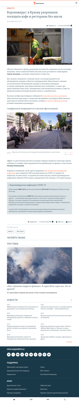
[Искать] (65, 399)
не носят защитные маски (55, 101)
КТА (31, 399)
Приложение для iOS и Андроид (18, 371)
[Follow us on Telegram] (31, 354)
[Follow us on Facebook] (9, 354)
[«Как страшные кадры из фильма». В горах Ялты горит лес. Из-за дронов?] (39, 265)
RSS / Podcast (44, 371)
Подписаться (11, 374)
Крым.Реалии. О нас (14, 385)
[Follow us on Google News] (26, 354)
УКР (48, 399)
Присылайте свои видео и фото (17, 367)
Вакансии (43, 389)
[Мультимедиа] (14, 399)
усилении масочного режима (54, 96)
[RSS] (40, 354)
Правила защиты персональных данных (54, 393)
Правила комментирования (16, 389)
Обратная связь (45, 385)
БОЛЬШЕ (69, 342)
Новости (10, 8)
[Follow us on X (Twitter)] (13, 354)
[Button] (51, 26)
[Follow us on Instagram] (22, 354)
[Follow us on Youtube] (18, 354)
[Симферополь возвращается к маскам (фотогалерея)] (39, 130)
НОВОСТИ (12, 300)
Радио (42, 367)
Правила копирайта (14, 393)
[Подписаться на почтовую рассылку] (49, 354)
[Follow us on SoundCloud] (35, 354)
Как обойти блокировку (48, 374)
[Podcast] (44, 354)
